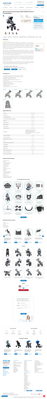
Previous (3, 33)
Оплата (35, 25)
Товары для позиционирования (38, 368)
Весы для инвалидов (15, 370)
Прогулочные (15, 9)
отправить (23, 313)
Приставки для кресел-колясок (17, 365)
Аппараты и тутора (37, 370)
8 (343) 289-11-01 (40, 1)
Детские (25, 374)
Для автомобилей (26, 370)
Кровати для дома (15, 369)
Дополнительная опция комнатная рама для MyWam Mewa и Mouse (7, 239)
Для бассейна (25, 364)
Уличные (25, 369)
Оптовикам (37, 7)
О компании (5, 7)
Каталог (11, 7)
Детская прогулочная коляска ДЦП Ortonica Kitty (38, 350)
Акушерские (25, 379)
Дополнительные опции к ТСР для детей (39, 372)
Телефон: (18, 305)
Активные (14, 361)
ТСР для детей (37, 360)
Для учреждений (26, 387)
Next (43, 236)
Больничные (25, 381)
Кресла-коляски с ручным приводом (17, 362)
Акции (16, 7)
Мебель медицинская (26, 388)
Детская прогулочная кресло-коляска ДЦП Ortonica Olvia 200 (28, 350)
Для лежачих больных (26, 384)
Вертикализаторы (15, 368)
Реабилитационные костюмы (38, 369)
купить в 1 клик (38, 21)
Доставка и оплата (29, 7)
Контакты (42, 7)
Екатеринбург (20, 2)
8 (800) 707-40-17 (40, 2)
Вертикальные (25, 361)
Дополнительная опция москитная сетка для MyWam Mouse (28, 239)
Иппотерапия (14, 372)
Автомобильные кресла (37, 361)
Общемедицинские (26, 375)
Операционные (25, 378)
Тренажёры (14, 371)
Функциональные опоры (37, 365)
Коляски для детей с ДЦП (9, 9)
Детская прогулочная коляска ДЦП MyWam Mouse (25, 9)
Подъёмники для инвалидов (28, 360)
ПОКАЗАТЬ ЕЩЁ (23, 217)
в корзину (5, 242)
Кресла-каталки (15, 367)
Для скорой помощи (26, 380)
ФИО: (18, 303)
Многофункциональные (26, 385)
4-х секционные (26, 377)
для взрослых (7, 69)
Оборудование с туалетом (16, 364)
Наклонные (25, 362)
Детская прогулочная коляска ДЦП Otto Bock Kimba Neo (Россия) (7, 350)
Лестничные (25, 367)
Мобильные (25, 368)
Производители (21, 7)
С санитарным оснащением (27, 382)
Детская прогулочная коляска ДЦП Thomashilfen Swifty (18, 350)
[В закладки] (43, 12)
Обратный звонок (6, 367)
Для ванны (25, 365)
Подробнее (9, 242)
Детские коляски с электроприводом (39, 364)
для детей (14, 69)
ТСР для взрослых (15, 360)
